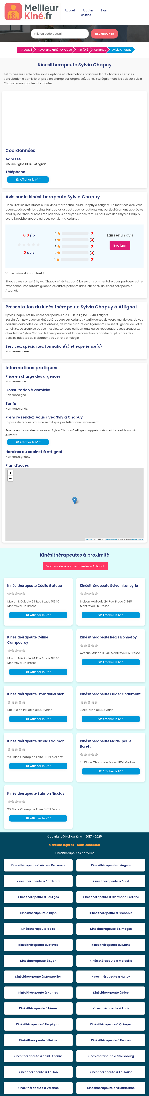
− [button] (10, 478)
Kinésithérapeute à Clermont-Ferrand (110, 897)
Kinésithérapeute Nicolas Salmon (36, 741)
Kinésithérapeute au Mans (110, 945)
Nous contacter (88, 845)
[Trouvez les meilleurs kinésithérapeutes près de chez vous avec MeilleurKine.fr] (33, 19)
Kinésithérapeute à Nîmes (38, 1008)
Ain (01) (83, 50)
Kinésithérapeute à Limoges (111, 929)
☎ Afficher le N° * (28, 179)
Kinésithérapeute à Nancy (111, 976)
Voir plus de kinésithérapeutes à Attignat (75, 566)
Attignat (100, 50)
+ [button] (10, 473)
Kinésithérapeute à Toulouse (111, 1072)
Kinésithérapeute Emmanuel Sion (35, 694)
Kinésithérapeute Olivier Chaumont (110, 694)
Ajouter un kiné (87, 12)
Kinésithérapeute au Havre (38, 945)
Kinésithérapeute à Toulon (38, 1072)
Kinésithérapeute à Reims (38, 1040)
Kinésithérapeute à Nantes (38, 992)
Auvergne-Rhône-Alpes (55, 50)
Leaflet (89, 539)
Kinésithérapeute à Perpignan (38, 1024)
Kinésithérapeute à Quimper (111, 1024)
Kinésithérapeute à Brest (110, 881)
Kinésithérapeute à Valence (38, 1088)
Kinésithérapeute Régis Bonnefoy (108, 637)
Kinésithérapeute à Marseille (111, 961)
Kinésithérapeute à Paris (111, 1008)
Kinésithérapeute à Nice (111, 992)
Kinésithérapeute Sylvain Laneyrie (109, 585)
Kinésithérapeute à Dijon (38, 913)
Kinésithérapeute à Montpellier (38, 976)
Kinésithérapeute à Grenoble (110, 913)
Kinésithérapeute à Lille (38, 929)
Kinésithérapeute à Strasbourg (111, 1056)
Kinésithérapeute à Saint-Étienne (38, 1056)
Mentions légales (61, 845)
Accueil (70, 10)
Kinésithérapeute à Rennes (111, 1040)
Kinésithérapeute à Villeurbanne (111, 1088)
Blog (104, 10)
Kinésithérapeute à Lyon (38, 961)
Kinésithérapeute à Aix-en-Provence (38, 865)
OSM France (137, 539)
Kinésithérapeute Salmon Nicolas (36, 793)
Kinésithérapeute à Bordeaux (38, 881)
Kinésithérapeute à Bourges (38, 897)
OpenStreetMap (111, 539)
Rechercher (104, 34)
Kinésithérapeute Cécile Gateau (34, 585)
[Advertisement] (74, 120)
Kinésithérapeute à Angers (111, 865)
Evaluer (120, 245)
